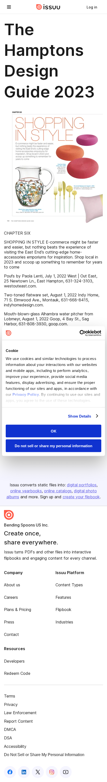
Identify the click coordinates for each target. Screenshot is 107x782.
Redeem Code (17, 673)
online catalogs (58, 490)
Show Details (79, 416)
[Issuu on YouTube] (66, 772)
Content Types (69, 584)
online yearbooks (26, 490)
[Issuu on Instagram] (52, 772)
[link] (92, 7)
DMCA (10, 729)
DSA (8, 737)
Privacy (11, 704)
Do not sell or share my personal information (53, 445)
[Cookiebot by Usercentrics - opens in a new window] (79, 333)
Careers (11, 597)
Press (9, 621)
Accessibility (15, 746)
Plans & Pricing (17, 609)
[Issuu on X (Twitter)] (38, 772)
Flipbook (63, 609)
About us (12, 584)
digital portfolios (82, 484)
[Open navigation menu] (9, 7)
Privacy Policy (25, 394)
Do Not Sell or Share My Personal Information (44, 755)
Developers (14, 661)
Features (63, 597)
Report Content (18, 721)
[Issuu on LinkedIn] (24, 772)
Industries (64, 621)
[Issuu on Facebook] (10, 772)
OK (53, 431)
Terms (9, 696)
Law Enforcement (20, 712)
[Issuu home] (48, 7)
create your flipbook (81, 496)
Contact (11, 634)
